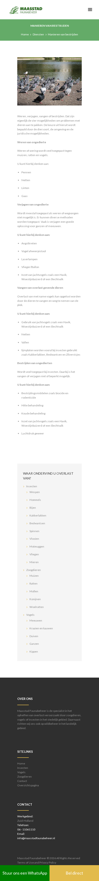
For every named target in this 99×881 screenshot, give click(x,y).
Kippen (33, 651)
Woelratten (36, 607)
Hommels (35, 500)
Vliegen (34, 554)
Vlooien (34, 538)
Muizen (34, 575)
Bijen (32, 507)
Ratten (33, 583)
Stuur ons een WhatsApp (25, 872)
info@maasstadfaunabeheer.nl (36, 838)
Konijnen (35, 599)
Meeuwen (35, 620)
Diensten (38, 34)
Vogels (30, 614)
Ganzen (34, 643)
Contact (22, 781)
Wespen (34, 492)
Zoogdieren (33, 570)
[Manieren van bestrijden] (49, 81)
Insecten (31, 486)
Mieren (34, 562)
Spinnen (34, 531)
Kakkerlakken (37, 515)
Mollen (33, 591)
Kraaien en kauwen (41, 628)
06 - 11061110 (26, 829)
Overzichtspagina (28, 785)
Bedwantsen (37, 523)
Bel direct (74, 872)
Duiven (33, 636)
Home (25, 34)
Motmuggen (36, 546)
